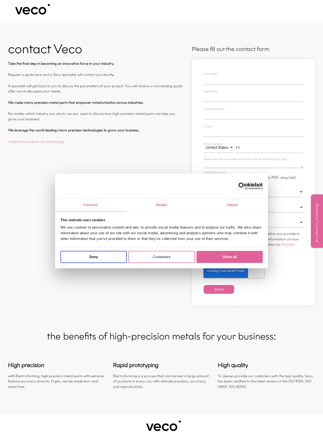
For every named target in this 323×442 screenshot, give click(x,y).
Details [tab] (161, 205)
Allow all (230, 257)
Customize (161, 257)
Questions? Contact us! (317, 222)
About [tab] (232, 205)
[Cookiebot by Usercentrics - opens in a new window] (242, 186)
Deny (93, 257)
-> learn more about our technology (36, 141)
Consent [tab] (90, 205)
